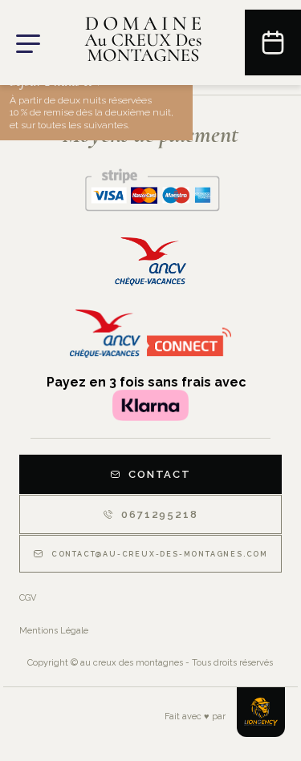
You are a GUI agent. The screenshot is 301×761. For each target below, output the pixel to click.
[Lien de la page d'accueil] (143, 43)
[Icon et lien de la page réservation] (273, 42)
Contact (159, 474)
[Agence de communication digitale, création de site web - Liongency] (261, 712)
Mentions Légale (53, 630)
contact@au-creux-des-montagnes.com (159, 554)
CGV (27, 598)
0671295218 (159, 514)
